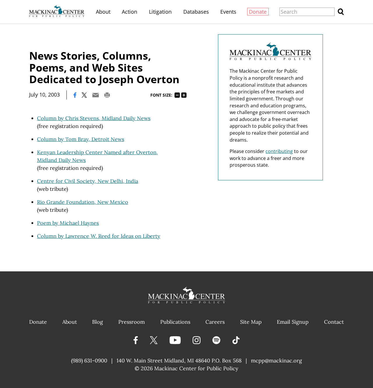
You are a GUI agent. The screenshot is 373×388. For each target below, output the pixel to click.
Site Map (251, 321)
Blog (97, 321)
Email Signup (293, 321)
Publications (175, 321)
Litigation (160, 11)
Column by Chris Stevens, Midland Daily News (93, 118)
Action (129, 11)
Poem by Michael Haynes (68, 223)
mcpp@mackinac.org (276, 360)
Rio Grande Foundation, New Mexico (82, 202)
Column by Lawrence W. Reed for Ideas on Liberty (98, 236)
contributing (279, 151)
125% (183, 95)
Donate (258, 11)
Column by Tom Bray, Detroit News (80, 139)
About (103, 11)
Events (228, 11)
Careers (215, 321)
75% (177, 95)
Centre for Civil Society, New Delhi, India (87, 181)
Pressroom (131, 321)
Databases (196, 11)
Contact (334, 321)
